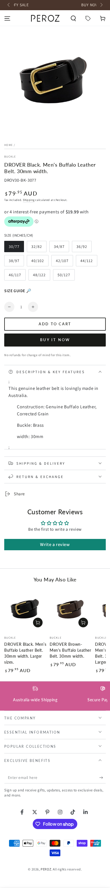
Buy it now (55, 339)
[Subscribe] (102, 778)
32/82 (39, 248)
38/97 (16, 262)
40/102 (40, 262)
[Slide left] (9, 5)
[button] (73, 18)
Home (8, 145)
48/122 (41, 276)
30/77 (16, 248)
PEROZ (46, 869)
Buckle (10, 156)
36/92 (84, 248)
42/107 (64, 262)
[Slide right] (101, 5)
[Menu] (7, 18)
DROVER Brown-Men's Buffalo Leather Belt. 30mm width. (70, 650)
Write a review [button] (55, 544)
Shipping (29, 200)
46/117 (17, 276)
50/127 (66, 276)
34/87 (61, 248)
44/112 (88, 262)
